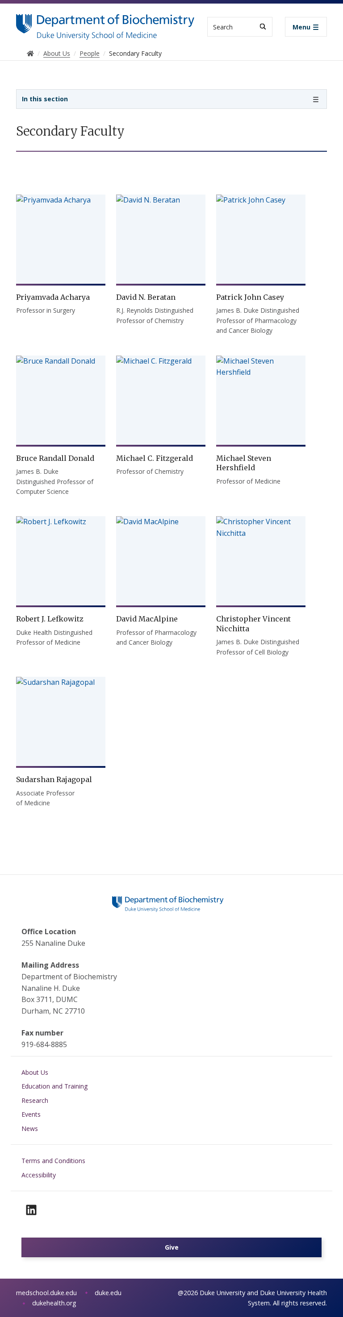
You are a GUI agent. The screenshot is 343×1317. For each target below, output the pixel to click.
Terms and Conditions (53, 1160)
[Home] (105, 22)
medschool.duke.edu (46, 1292)
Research (34, 1100)
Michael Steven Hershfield (243, 463)
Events (31, 1114)
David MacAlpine (147, 618)
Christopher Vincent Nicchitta (253, 623)
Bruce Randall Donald (55, 458)
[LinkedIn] (31, 1210)
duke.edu (108, 1292)
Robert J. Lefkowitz (50, 618)
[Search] (262, 26)
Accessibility (38, 1175)
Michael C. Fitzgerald (154, 458)
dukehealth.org (54, 1303)
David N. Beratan (146, 297)
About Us (34, 1072)
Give (172, 1247)
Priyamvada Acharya (53, 297)
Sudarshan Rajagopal (54, 779)
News (29, 1128)
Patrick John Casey (250, 297)
